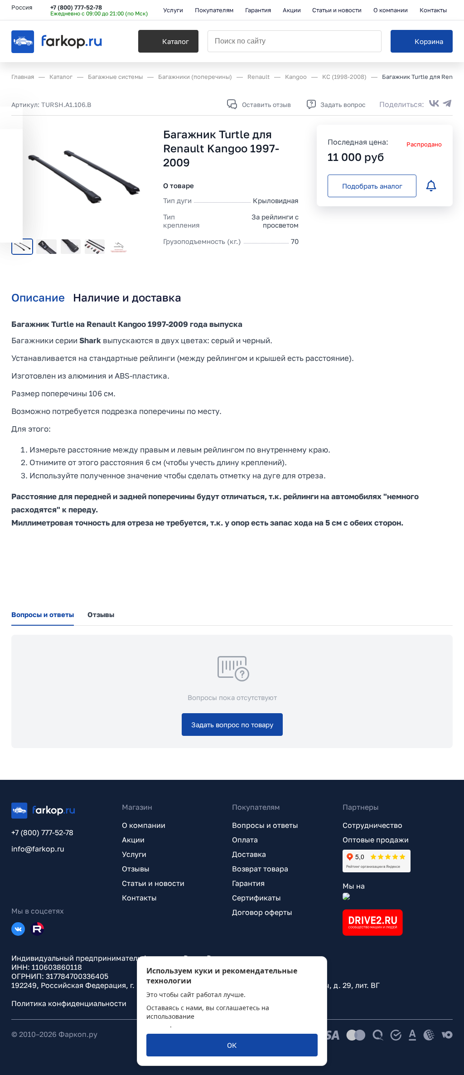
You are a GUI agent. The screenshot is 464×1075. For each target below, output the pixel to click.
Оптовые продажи (376, 839)
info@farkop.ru (37, 848)
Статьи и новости (153, 883)
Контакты (139, 897)
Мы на (354, 885)
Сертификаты (256, 897)
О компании (143, 825)
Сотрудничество (372, 825)
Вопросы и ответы (265, 825)
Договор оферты (262, 912)
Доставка (249, 854)
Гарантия (248, 883)
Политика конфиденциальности (68, 1003)
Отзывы (136, 868)
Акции (133, 839)
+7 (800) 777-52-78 (76, 7)
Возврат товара (260, 868)
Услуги (134, 854)
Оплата (245, 839)
